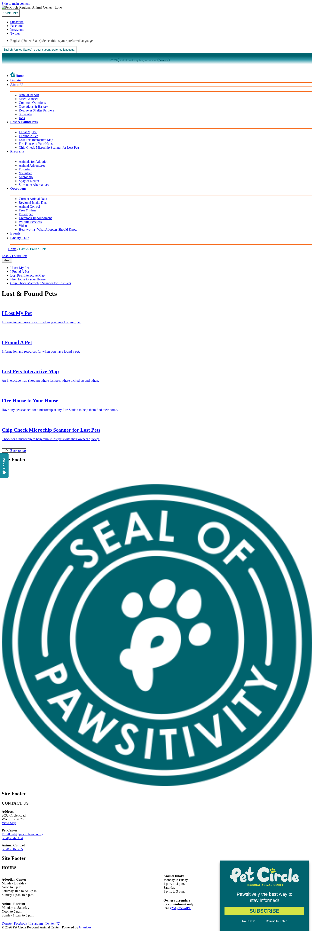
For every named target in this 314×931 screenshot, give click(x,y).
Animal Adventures (32, 165)
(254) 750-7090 (180, 908)
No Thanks (248, 921)
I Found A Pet (28, 136)
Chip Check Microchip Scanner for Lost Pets (49, 147)
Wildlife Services (30, 222)
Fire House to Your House (36, 143)
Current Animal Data (33, 199)
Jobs (22, 118)
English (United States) (51, 41)
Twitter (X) (52, 923)
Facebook (20, 923)
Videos (23, 225)
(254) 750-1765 (12, 849)
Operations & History (33, 106)
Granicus (85, 927)
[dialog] (264, 896)
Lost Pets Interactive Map (36, 140)
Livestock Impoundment (35, 218)
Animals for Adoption (33, 161)
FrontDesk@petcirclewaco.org (22, 834)
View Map (9, 823)
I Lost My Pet (28, 132)
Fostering (25, 169)
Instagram (36, 923)
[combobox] (39, 49)
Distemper (26, 214)
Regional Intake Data (33, 202)
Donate (7, 923)
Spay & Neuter (29, 181)
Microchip (26, 177)
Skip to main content (15, 3)
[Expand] (16, 90)
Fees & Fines (28, 210)
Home (12, 249)
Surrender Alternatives (34, 184)
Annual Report (29, 95)
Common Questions (32, 102)
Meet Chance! (28, 99)
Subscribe (25, 114)
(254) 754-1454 (12, 838)
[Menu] (7, 55)
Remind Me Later (276, 921)
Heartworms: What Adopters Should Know (48, 229)
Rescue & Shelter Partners (36, 110)
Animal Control (29, 206)
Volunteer (25, 173)
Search (113, 60)
